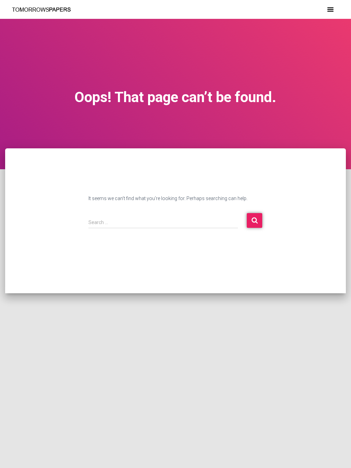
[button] (330, 9)
